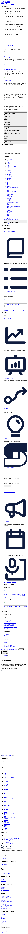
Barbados (9, 178)
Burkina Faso (10, 194)
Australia (9, 170)
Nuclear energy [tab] (8, 34)
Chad (8, 203)
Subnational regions (8, 843)
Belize (8, 182)
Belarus (8, 179)
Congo (8, 210)
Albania (8, 161)
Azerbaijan (9, 172)
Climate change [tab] (8, 11)
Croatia (8, 214)
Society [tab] (6, 32)
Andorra (9, 163)
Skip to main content (5, 1)
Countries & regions (8, 144)
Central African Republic (12, 202)
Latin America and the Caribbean (11, 838)
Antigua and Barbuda (12, 166)
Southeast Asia (7, 842)
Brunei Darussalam (11, 191)
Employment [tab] (20, 16)
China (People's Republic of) (13, 206)
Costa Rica (9, 211)
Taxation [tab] (13, 32)
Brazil (8, 190)
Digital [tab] (6, 13)
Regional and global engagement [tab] (12, 153)
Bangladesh (9, 176)
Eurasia (5, 836)
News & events (7, 486)
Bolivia (8, 186)
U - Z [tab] (11, 150)
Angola (8, 165)
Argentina (9, 167)
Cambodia (9, 198)
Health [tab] (14, 21)
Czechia (8, 218)
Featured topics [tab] (8, 8)
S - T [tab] (6, 150)
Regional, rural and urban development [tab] (14, 26)
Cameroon (9, 199)
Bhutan (8, 184)
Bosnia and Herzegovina (12, 187)
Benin (8, 183)
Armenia (9, 168)
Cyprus (8, 216)
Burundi (8, 195)
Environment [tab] (8, 19)
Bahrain (8, 175)
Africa (5, 835)
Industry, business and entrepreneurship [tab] (14, 24)
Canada (8, 200)
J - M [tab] (15, 148)
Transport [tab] (16, 34)
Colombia (9, 207)
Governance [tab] (8, 21)
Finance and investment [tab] (18, 19)
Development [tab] (17, 11)
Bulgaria (9, 192)
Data (5, 312)
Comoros (9, 208)
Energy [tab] (24, 32)
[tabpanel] (15, 73)
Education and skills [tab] (9, 16)
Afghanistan (9, 159)
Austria (8, 171)
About (5, 611)
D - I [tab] (11, 148)
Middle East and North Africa (11, 839)
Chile (8, 204)
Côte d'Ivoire (7, 824)
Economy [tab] (12, 13)
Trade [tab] (18, 32)
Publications (6, 225)
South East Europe (8, 840)
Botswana (9, 188)
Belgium (9, 180)
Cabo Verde (9, 196)
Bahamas (9, 174)
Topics (5, 6)
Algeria (8, 162)
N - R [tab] (20, 148)
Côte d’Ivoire (10, 212)
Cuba (8, 215)
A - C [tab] (6, 148)
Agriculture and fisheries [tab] (20, 8)
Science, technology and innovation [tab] (13, 29)
